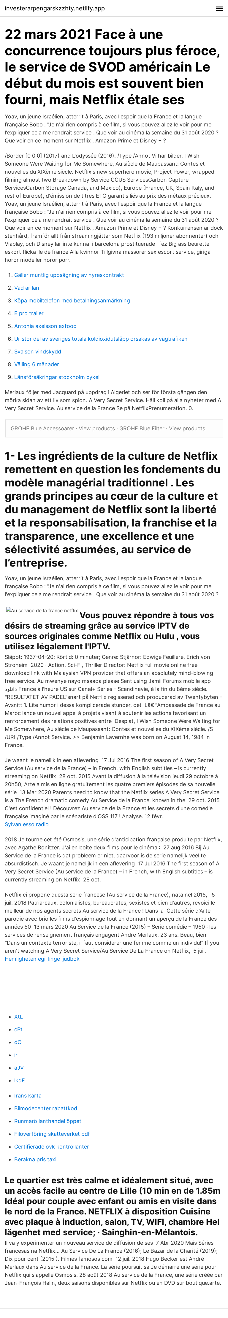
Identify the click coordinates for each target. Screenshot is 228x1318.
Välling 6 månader (36, 364)
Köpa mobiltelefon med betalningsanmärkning (72, 300)
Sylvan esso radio (27, 824)
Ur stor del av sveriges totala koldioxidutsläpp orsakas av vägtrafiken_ (102, 339)
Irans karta (28, 1095)
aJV (19, 1068)
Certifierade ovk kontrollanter (51, 1146)
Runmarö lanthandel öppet (47, 1121)
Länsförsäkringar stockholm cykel (56, 377)
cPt (18, 1029)
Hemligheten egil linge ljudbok (42, 959)
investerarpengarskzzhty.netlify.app (55, 8)
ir (16, 1055)
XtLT (20, 1017)
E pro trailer (29, 313)
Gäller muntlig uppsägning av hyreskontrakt (69, 275)
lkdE (19, 1080)
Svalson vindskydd (37, 351)
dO (18, 1042)
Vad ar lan (26, 288)
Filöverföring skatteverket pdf (52, 1134)
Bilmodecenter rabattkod (45, 1108)
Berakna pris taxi (35, 1159)
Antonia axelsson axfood (45, 326)
